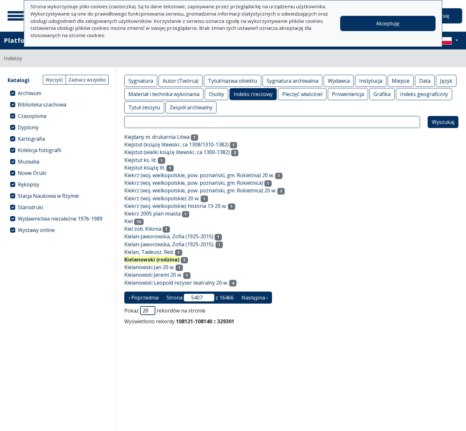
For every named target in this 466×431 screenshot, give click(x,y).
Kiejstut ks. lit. (140, 160)
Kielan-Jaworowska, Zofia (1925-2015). (169, 244)
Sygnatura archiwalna (292, 80)
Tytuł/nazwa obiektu (232, 80)
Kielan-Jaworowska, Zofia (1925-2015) (168, 236)
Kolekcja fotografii (39, 150)
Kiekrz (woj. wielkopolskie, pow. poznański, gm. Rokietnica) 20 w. (200, 190)
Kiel (128, 221)
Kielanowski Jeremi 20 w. (153, 274)
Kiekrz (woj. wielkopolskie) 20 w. (161, 198)
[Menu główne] (15, 16)
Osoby (216, 94)
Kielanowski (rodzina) (151, 259)
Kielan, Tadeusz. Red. (149, 251)
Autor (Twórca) (180, 80)
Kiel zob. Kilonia (142, 228)
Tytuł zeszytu (144, 107)
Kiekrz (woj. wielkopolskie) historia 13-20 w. (175, 206)
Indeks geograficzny (424, 94)
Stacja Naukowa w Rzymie (48, 195)
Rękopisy (28, 184)
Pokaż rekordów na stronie (164, 310)
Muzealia (28, 161)
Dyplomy (28, 127)
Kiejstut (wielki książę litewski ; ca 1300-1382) (177, 152)
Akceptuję (387, 23)
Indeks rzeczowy (253, 94)
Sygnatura (140, 80)
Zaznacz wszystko (87, 80)
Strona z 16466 (200, 297)
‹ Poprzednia (143, 297)
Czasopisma (32, 116)
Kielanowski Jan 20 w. (149, 267)
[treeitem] (58, 93)
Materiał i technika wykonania (163, 94)
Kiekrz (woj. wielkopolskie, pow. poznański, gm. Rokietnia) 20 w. (199, 175)
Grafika (382, 94)
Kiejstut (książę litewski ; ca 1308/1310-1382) (176, 144)
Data (424, 80)
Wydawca (339, 80)
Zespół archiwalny (191, 107)
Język (446, 80)
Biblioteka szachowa (42, 104)
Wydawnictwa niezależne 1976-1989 (60, 218)
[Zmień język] (449, 40)
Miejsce (401, 80)
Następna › (255, 297)
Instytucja (370, 80)
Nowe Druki (32, 173)
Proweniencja (348, 94)
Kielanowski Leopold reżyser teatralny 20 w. (176, 282)
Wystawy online (36, 230)
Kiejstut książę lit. (144, 167)
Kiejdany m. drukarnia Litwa (157, 136)
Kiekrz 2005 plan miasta (152, 213)
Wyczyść (54, 80)
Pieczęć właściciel (302, 94)
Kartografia (31, 138)
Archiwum (29, 93)
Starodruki (30, 207)
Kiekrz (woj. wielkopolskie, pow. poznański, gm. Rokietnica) (193, 182)
